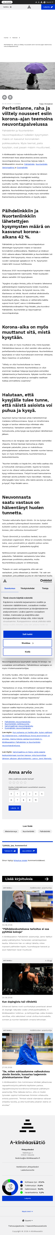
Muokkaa (26, 643)
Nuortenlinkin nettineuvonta (17, 724)
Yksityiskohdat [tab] (27, 588)
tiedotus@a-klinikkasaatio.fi (27, 1158)
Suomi (48, 2)
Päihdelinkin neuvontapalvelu (17, 722)
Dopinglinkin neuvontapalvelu (18, 728)
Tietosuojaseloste (16, 1226)
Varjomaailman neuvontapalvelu (19, 726)
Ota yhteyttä (7, 2)
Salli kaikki (27, 634)
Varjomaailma (8, 167)
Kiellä (27, 652)
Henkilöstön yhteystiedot (27, 1167)
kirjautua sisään (20, 860)
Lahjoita (46, 7)
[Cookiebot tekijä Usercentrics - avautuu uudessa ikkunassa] (40, 581)
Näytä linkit (26, 1211)
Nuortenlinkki (41, 164)
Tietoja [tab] (45, 588)
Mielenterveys (11, 831)
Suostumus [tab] (9, 588)
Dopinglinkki (22, 167)
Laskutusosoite (27, 1170)
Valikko (6, 7)
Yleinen (15, 38)
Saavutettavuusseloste (36, 1226)
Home (6, 38)
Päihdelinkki (29, 164)
